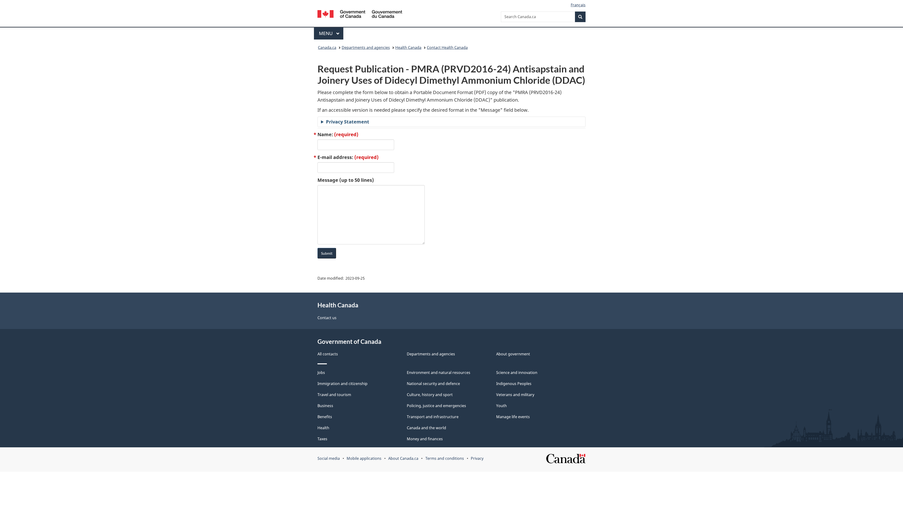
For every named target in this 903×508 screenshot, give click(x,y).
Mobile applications (364, 458)
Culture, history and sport (430, 394)
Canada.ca (327, 47)
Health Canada (408, 47)
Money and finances (425, 438)
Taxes (322, 438)
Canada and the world (426, 427)
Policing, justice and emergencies (436, 405)
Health (323, 427)
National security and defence (433, 383)
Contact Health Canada (447, 47)
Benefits (324, 416)
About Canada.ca (403, 458)
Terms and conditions (444, 458)
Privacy (477, 458)
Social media (328, 458)
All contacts (327, 354)
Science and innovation (516, 372)
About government (513, 354)
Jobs (321, 372)
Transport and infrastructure (433, 416)
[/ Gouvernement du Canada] (359, 14)
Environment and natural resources (438, 372)
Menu (326, 33)
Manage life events (513, 416)
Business (325, 405)
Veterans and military (515, 394)
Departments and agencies (366, 47)
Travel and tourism (334, 394)
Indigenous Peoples (513, 383)
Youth (501, 405)
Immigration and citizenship (342, 383)
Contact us (327, 317)
